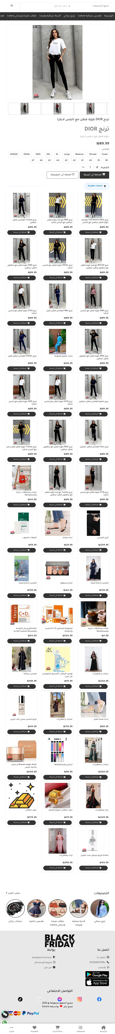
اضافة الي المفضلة (61, 175)
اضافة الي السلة (93, 175)
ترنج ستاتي (69, 16)
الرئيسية (109, 16)
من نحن (48, 968)
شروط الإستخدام (43, 963)
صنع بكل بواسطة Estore (57, 1007)
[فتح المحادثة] (5, 1014)
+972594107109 (98, 963)
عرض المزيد (13, 893)
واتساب (102, 968)
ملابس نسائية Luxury (90, 16)
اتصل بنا (101, 957)
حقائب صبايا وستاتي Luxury (22, 16)
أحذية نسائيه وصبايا (50, 16)
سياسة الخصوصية (42, 957)
